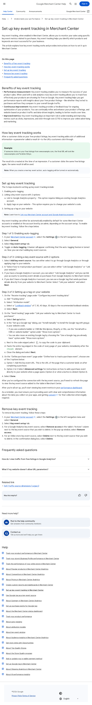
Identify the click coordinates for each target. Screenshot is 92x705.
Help (5, 547)
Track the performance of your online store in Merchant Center (31, 564)
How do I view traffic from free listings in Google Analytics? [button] (29, 459)
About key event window (15, 632)
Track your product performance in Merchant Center (26, 553)
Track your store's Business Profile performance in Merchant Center (32, 558)
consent (52, 395)
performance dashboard (71, 388)
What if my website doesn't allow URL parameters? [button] (25, 469)
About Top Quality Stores (16, 648)
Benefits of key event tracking (17, 63)
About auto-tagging (14, 622)
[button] (4, 4)
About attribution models (16, 627)
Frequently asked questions (16, 77)
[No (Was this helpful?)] (85, 495)
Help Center (8, 11)
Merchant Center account (22, 237)
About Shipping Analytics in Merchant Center (23, 669)
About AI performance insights (18, 674)
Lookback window (23, 305)
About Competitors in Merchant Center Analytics (25, 574)
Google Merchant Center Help (51, 4)
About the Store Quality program (19, 653)
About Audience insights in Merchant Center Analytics (27, 638)
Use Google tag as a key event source (21, 595)
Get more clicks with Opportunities (19, 643)
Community (20, 11)
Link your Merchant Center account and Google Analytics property (47, 215)
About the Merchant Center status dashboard (24, 611)
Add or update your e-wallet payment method (24, 659)
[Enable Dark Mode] (60, 693)
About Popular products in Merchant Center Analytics (27, 569)
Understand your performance (27, 19)
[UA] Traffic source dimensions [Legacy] (21, 486)
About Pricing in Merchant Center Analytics (23, 580)
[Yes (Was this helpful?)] (79, 495)
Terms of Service (28, 696)
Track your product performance (19, 616)
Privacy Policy (17, 696)
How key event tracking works (17, 67)
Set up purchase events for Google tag (21, 606)
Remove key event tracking (15, 73)
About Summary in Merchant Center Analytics (24, 601)
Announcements (35, 11)
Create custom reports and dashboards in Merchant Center (29, 585)
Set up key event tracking (15, 70)
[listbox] (69, 698)
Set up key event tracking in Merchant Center (64, 19)
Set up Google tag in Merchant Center (21, 664)
